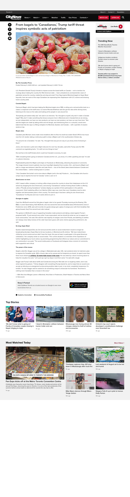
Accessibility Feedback (44, 295)
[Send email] (10, 38)
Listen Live (115, 17)
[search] (123, 17)
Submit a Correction (25, 295)
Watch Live (103, 17)
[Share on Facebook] (10, 29)
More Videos (118, 343)
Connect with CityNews (104, 31)
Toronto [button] (8, 12)
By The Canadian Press (24, 83)
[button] (103, 12)
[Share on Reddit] (10, 34)
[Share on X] (10, 25)
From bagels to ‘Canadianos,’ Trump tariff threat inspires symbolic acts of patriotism (50, 27)
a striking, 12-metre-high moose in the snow (44, 256)
